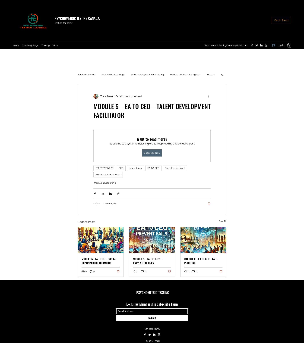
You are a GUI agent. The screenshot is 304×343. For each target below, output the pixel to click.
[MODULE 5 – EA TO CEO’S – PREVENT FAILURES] (152, 240)
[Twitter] (256, 45)
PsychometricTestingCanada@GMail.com (226, 45)
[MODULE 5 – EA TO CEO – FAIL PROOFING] (203, 240)
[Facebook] (251, 45)
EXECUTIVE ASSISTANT (108, 174)
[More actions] (209, 96)
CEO (121, 168)
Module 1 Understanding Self (185, 74)
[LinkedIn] (261, 45)
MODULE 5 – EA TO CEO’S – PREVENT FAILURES (147, 261)
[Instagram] (266, 45)
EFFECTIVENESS (104, 168)
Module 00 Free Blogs (113, 74)
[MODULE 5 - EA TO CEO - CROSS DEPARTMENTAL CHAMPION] (101, 240)
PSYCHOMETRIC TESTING (152, 292)
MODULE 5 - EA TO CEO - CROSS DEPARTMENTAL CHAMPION (99, 261)
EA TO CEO (153, 168)
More (209, 74)
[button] (289, 45)
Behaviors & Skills (87, 74)
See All (222, 221)
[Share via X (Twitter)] (102, 193)
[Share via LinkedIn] (110, 193)
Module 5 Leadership (105, 183)
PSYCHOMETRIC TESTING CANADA (77, 18)
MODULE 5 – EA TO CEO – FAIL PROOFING (200, 261)
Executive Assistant (175, 168)
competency (135, 168)
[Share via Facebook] (94, 193)
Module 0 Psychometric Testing (147, 74)
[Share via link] (118, 193)
